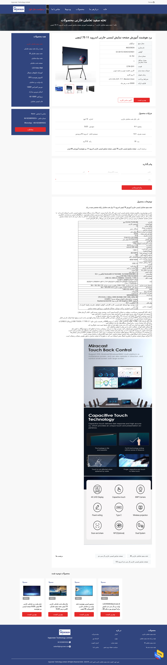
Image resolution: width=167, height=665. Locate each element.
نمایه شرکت (95, 634)
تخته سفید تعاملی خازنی (104, 25)
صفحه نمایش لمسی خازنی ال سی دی (110, 556)
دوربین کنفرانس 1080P (35, 87)
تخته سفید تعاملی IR (36, 53)
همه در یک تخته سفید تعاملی (33, 49)
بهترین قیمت (142, 100)
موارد (116, 638)
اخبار (116, 634)
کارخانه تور (96, 638)
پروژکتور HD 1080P (36, 97)
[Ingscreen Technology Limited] (18, 9)
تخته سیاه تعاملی (37, 58)
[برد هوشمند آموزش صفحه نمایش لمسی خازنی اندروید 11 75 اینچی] (75, 62)
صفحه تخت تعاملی (36, 63)
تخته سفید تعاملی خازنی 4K (139, 556)
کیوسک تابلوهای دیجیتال (35, 73)
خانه (115, 25)
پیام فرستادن (137, 188)
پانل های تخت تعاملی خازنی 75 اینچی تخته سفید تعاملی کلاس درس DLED (59, 606)
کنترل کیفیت (95, 643)
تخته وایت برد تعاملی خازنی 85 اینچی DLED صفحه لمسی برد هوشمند (32, 606)
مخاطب (30, 129)
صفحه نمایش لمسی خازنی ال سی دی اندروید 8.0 (132, 562)
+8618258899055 (30, 118)
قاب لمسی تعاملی (37, 101)
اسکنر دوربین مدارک (36, 92)
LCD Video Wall (37, 68)
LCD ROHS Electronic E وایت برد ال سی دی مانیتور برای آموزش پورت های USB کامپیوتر (110, 606)
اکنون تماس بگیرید (126, 100)
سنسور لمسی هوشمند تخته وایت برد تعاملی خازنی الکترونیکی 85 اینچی (85, 606)
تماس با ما (96, 647)
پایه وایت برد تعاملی (36, 82)
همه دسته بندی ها (151, 647)
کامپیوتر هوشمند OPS (35, 77)
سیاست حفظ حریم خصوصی (110, 647)
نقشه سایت (114, 643)
